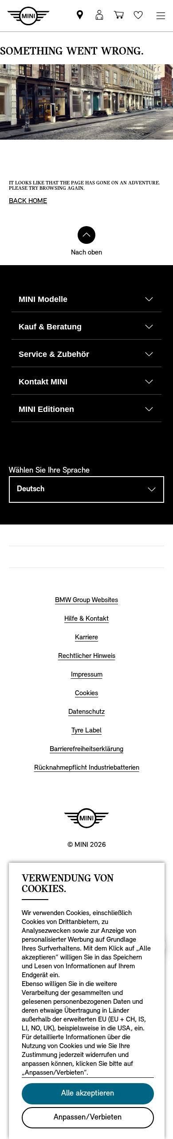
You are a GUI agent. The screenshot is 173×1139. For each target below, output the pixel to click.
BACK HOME (28, 201)
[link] (80, 15)
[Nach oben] (86, 235)
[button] (99, 15)
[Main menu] (160, 15)
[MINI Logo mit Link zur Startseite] (86, 818)
